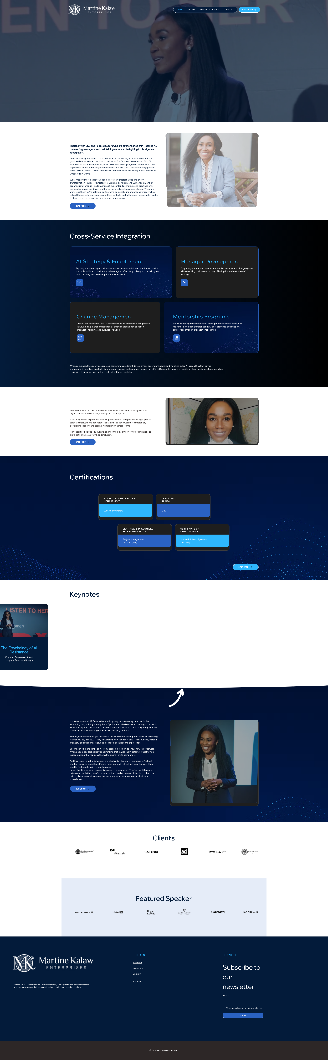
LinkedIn (137, 973)
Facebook (137, 962)
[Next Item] (253, 852)
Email (225, 995)
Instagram (138, 968)
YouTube (137, 981)
